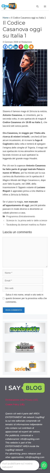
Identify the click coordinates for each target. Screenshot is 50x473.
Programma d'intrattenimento (20, 216)
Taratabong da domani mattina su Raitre (26, 224)
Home (6, 17)
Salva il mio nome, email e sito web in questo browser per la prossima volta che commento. (26, 298)
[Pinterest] (21, 46)
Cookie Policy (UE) (14, 404)
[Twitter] (10, 46)
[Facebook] (5, 46)
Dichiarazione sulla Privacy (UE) (21, 400)
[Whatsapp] (26, 46)
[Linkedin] (15, 46)
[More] (31, 46)
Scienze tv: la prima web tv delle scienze (26, 220)
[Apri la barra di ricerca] (37, 6)
